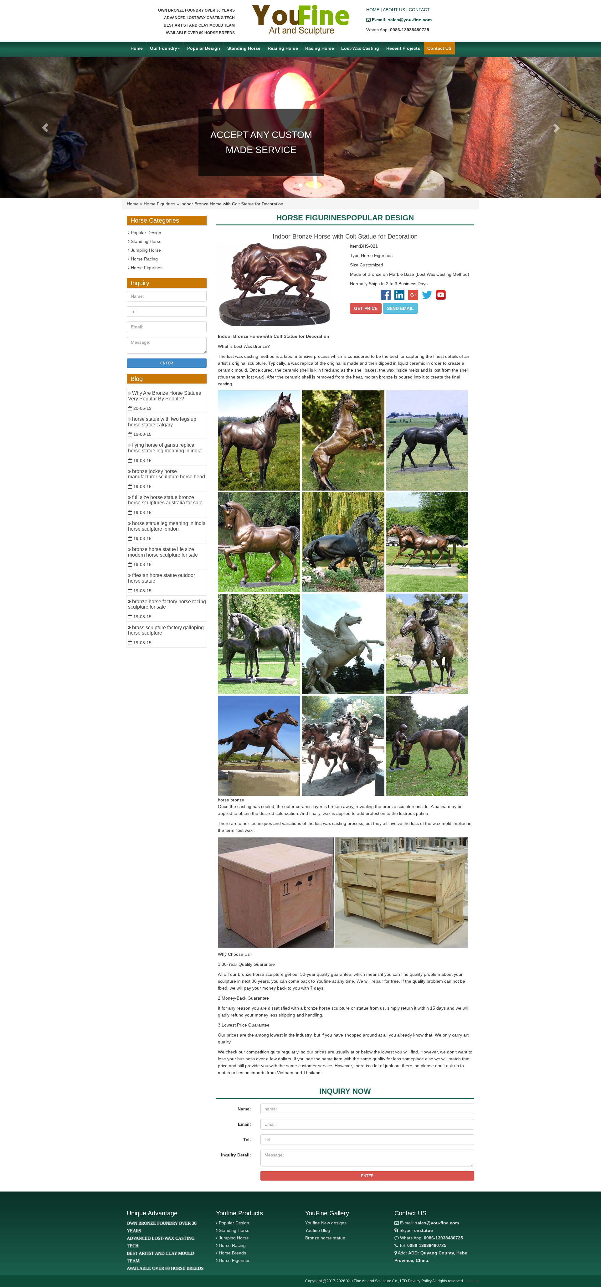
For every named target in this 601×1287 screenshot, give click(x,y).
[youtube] (439, 294)
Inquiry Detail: (236, 1154)
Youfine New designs (326, 1222)
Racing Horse (319, 48)
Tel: (247, 1139)
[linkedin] (399, 294)
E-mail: (429, 1222)
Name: (244, 1108)
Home (137, 48)
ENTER (367, 1176)
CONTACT (419, 9)
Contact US (439, 48)
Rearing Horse (283, 48)
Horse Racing (144, 258)
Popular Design (203, 48)
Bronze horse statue (325, 1237)
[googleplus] (412, 294)
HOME (372, 9)
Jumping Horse (145, 250)
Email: (244, 1124)
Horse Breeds (232, 1252)
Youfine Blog (317, 1230)
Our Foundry (163, 48)
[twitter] (426, 294)
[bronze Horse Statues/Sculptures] (300, 20)
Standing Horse (243, 48)
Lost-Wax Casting (360, 48)
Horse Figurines (159, 203)
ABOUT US (394, 9)
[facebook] (385, 294)
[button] (45, 127)
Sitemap (472, 1281)
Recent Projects (403, 48)
